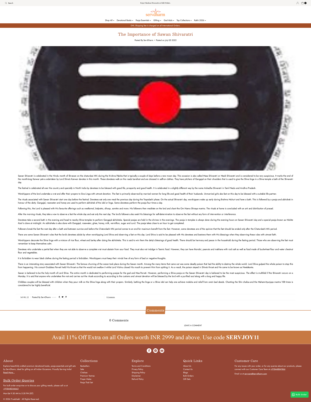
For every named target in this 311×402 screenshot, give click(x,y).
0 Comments (111, 297)
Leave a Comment (193, 325)
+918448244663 (10, 388)
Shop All (109, 20)
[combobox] (54, 3)
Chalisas (83, 372)
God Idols (168, 20)
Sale (82, 369)
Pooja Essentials (143, 20)
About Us (187, 365)
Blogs (185, 372)
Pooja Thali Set (86, 382)
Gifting (156, 20)
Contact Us (188, 369)
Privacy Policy (137, 369)
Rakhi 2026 (199, 20)
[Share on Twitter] (63, 297)
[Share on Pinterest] (66, 297)
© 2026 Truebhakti (11, 399)
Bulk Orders (188, 375)
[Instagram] (155, 351)
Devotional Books (124, 20)
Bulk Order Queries (18, 380)
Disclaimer (136, 375)
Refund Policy (137, 379)
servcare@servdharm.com (255, 373)
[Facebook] (149, 351)
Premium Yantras (87, 375)
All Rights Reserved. (30, 399)
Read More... (9, 372)
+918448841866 (278, 369)
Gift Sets (186, 379)
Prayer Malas (85, 379)
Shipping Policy (138, 372)
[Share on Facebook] (59, 297)
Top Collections (183, 20)
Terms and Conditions (141, 365)
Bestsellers (84, 365)
